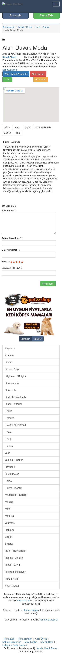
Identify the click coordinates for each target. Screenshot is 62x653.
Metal (8, 509)
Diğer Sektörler (13, 404)
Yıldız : (6, 261)
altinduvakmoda (43, 127)
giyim (27, 127)
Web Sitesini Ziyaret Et (15, 74)
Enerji (8, 439)
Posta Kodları (30, 641)
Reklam (9, 530)
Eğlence (9, 418)
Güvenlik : (12, 267)
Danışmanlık (12, 383)
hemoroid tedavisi (49, 619)
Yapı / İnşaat (12, 585)
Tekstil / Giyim (25, 27)
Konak (46, 27)
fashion (7, 132)
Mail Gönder (38, 74)
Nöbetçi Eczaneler (11, 641)
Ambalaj (9, 355)
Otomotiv (10, 523)
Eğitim (8, 411)
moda (17, 127)
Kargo (8, 481)
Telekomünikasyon (15, 571)
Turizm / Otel (12, 578)
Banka (8, 362)
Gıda (7, 453)
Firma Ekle (46, 15)
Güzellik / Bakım (14, 460)
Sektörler (25, 338)
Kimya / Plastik (13, 488)
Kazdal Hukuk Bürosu (47, 648)
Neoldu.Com (46, 641)
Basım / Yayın (12, 369)
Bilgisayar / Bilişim (15, 376)
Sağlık (8, 537)
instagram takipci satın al (14, 645)
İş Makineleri (12, 474)
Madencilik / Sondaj (16, 495)
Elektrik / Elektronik (16, 425)
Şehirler (37, 338)
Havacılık (10, 467)
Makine (9, 502)
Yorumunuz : (9, 210)
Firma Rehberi (25, 638)
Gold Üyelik (41, 638)
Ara (8, 79)
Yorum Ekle (48, 283)
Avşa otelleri (23, 600)
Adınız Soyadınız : (12, 237)
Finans (9, 446)
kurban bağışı (31, 610)
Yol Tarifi (41, 79)
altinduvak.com (9, 69)
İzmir (37, 27)
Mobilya (9, 516)
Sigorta (9, 543)
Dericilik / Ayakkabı (15, 397)
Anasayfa (15, 15)
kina (18, 132)
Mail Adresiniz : (11, 249)
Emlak (8, 432)
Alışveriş (10, 348)
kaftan (7, 127)
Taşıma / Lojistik (14, 557)
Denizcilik (10, 390)
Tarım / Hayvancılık (15, 550)
